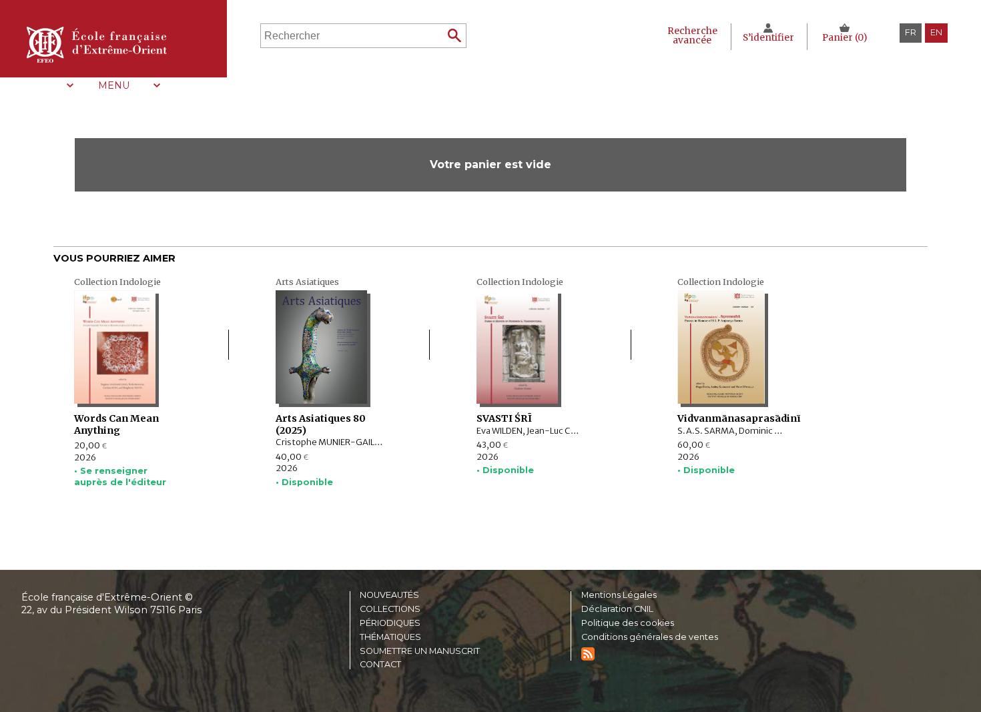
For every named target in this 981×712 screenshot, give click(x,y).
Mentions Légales (619, 595)
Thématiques (390, 637)
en (936, 32)
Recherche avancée (692, 35)
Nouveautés (389, 595)
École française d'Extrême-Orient (97, 45)
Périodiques (390, 623)
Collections (390, 609)
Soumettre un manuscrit (420, 651)
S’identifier (768, 37)
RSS (588, 654)
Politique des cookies (627, 623)
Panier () (844, 37)
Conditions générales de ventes (649, 637)
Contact (380, 665)
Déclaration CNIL (617, 609)
